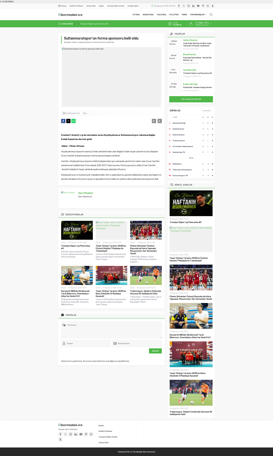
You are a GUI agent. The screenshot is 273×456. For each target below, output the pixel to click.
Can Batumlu (189, 69)
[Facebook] (179, 6)
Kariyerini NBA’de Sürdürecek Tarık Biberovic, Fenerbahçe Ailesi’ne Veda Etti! (75, 293)
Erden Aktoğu (190, 84)
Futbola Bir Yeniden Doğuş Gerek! (197, 87)
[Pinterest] (203, 6)
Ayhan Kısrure (190, 40)
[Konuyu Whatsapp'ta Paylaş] (73, 121)
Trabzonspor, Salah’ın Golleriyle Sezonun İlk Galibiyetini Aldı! (145, 292)
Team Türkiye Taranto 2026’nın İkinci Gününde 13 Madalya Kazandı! (111, 293)
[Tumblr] (213, 6)
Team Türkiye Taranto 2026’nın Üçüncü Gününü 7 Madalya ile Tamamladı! (111, 248)
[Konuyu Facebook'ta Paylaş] (63, 121)
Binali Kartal (189, 54)
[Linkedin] (193, 6)
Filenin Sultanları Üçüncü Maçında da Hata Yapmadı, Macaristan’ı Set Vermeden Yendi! (143, 249)
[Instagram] (189, 6)
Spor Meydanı (85, 192)
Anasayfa (67, 42)
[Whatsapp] (208, 6)
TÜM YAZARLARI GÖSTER (191, 99)
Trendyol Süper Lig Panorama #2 (94, 23)
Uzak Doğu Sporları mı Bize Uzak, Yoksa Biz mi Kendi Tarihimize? (197, 44)
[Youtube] (198, 6)
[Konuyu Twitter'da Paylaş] (68, 121)
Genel (74, 42)
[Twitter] (184, 6)
